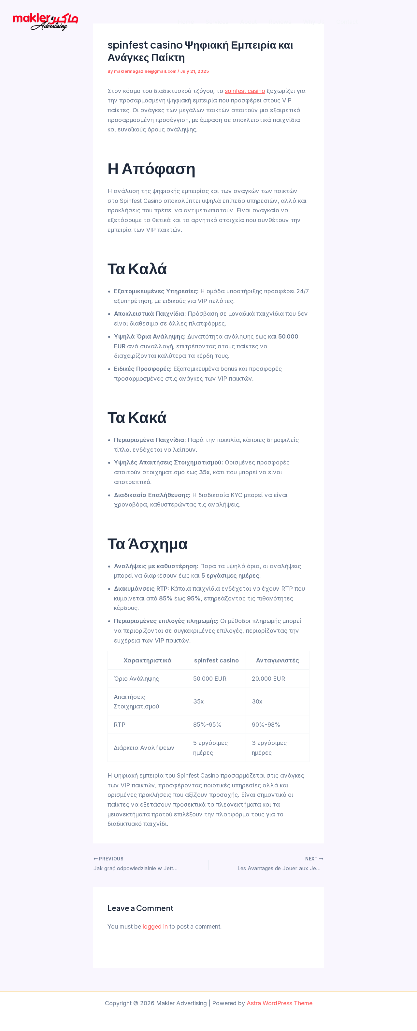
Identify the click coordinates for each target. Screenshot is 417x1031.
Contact (347, 21)
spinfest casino (245, 90)
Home (186, 21)
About (248, 21)
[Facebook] (387, 22)
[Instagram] (373, 22)
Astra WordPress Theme (279, 1003)
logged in (155, 926)
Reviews (279, 21)
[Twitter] (401, 22)
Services (217, 21)
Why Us (313, 21)
